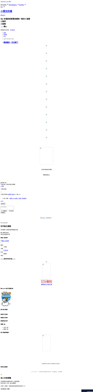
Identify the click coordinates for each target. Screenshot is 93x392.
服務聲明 (60, 371)
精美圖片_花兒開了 (10, 42)
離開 (8, 388)
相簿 (4, 32)
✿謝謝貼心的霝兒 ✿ (46, 284)
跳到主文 (3, 15)
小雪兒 (2, 186)
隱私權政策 (54, 371)
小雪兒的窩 (6, 11)
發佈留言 (3, 212)
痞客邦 (10, 194)
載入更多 (3, 203)
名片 (4, 36)
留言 (13, 194)
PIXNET (35, 371)
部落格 (5, 34)
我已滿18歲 (3, 388)
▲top (2, 201)
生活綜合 (12, 30)
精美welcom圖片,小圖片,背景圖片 (18, 198)
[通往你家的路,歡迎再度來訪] (46, 261)
